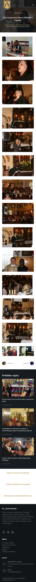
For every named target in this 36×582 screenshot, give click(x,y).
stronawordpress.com (8, 580)
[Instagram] (8, 532)
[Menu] (33, 5)
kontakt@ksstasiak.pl (14, 572)
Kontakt (4, 549)
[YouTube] (12, 532)
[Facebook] (3, 532)
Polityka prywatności (8, 551)
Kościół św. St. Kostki (8, 545)
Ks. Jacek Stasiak (7, 543)
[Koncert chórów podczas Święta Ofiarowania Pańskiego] (18, 446)
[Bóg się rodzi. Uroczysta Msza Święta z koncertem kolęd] (18, 388)
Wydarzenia (6, 547)
